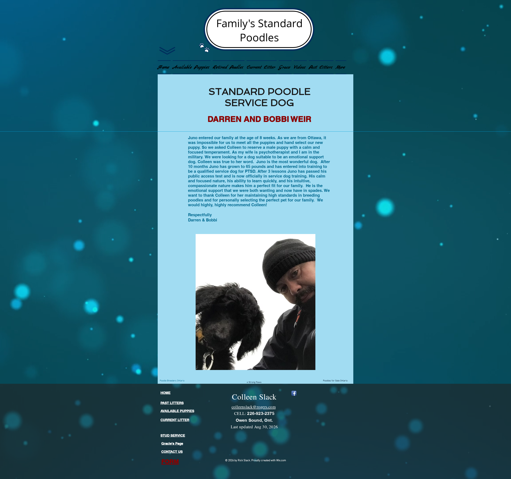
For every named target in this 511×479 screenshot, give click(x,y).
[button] (285, 67)
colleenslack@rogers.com (254, 407)
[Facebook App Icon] (293, 393)
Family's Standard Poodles (259, 30)
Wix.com (281, 460)
